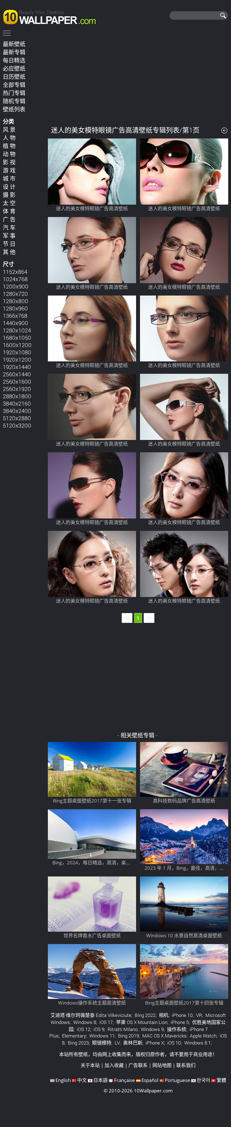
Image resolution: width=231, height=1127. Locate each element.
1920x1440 (17, 366)
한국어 (203, 1080)
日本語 (100, 1080)
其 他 (9, 252)
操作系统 (176, 1029)
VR (199, 1015)
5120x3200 (17, 425)
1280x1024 (17, 330)
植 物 (9, 145)
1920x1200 (17, 359)
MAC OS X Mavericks (164, 1035)
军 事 (9, 235)
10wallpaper (52, 16)
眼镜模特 (101, 1042)
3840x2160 (17, 403)
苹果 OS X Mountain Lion (141, 1022)
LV (117, 1042)
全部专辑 (14, 84)
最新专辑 (14, 52)
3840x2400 (17, 410)
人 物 (9, 137)
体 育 (9, 211)
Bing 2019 (128, 1035)
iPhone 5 (180, 1022)
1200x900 (15, 286)
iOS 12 (83, 1029)
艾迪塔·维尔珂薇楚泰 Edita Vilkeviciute (90, 1015)
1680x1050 (17, 337)
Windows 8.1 (197, 1042)
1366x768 (15, 315)
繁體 (221, 1080)
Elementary (74, 1035)
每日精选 (14, 60)
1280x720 (15, 293)
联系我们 (186, 1065)
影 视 (9, 162)
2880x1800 (17, 396)
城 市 (9, 178)
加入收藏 (114, 1065)
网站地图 (162, 1065)
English (63, 1080)
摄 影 (9, 194)
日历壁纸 (14, 76)
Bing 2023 (78, 1042)
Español (149, 1080)
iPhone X (155, 1042)
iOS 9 (99, 1029)
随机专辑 (14, 101)
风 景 (9, 129)
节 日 (9, 243)
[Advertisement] (138, 78)
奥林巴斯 (132, 1042)
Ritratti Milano (122, 1029)
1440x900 (15, 323)
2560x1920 (17, 388)
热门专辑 (14, 93)
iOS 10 (174, 1042)
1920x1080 (17, 352)
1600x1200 (17, 344)
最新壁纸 (14, 44)
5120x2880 (17, 418)
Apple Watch (203, 1035)
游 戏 (9, 170)
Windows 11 (102, 1035)
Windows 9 (152, 1029)
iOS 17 (106, 1022)
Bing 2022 (145, 1015)
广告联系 (138, 1065)
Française (124, 1080)
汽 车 (9, 227)
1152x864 (15, 271)
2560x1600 (17, 381)
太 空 (9, 203)
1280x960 (15, 308)
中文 (82, 1080)
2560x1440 (17, 374)
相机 (163, 1015)
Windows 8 (84, 1022)
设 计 (9, 186)
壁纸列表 (14, 109)
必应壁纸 (14, 68)
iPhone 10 (182, 1015)
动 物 (9, 154)
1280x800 (15, 301)
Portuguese (177, 1080)
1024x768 (15, 279)
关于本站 (90, 1065)
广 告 (9, 219)
